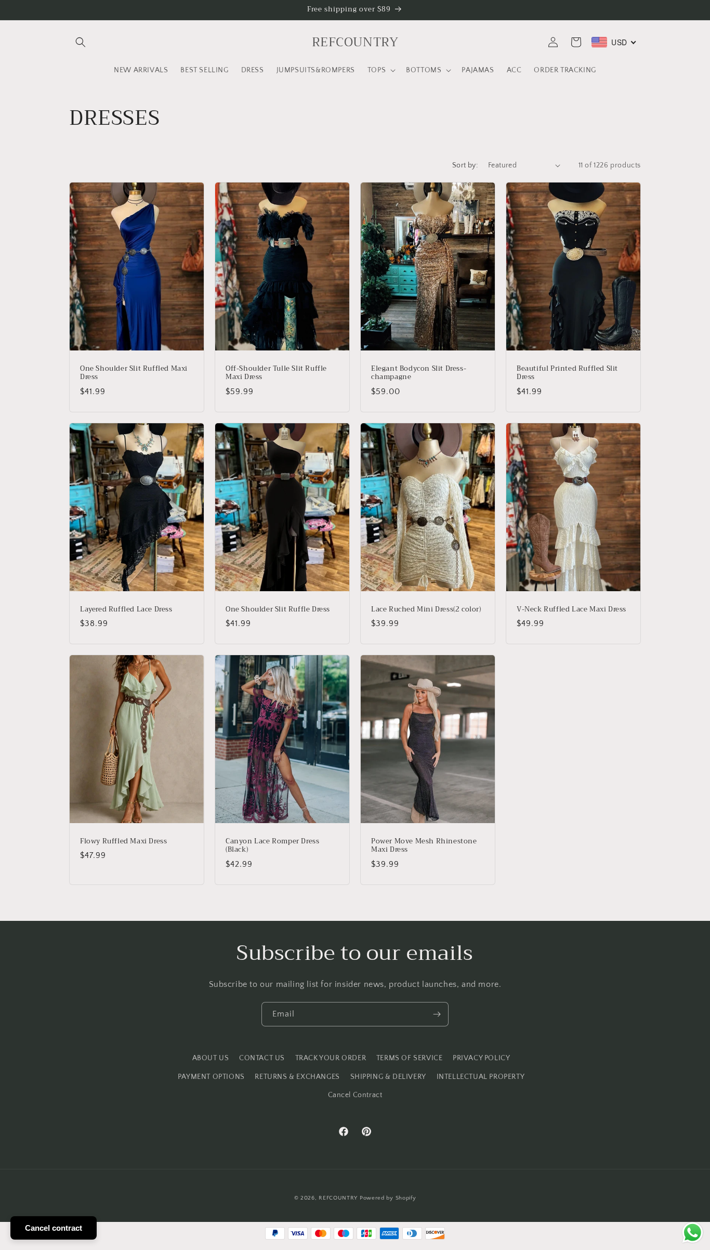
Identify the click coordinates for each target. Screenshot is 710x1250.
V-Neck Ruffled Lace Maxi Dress (571, 609)
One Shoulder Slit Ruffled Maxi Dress (134, 373)
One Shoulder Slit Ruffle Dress (278, 609)
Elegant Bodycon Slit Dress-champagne (418, 373)
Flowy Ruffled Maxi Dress (123, 841)
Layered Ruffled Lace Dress (126, 609)
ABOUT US (210, 1058)
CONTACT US (262, 1058)
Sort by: (465, 165)
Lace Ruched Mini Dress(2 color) (426, 609)
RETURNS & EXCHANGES (297, 1077)
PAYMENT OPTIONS (211, 1077)
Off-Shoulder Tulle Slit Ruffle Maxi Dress (276, 373)
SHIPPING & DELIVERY (388, 1077)
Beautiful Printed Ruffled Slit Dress (567, 373)
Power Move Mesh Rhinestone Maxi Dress (424, 846)
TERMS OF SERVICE (409, 1058)
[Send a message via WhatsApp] (692, 1232)
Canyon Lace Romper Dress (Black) (272, 846)
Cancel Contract (355, 1095)
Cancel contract (53, 1227)
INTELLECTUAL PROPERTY (481, 1077)
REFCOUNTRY (338, 1198)
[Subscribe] (436, 1014)
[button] (80, 42)
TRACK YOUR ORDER (330, 1058)
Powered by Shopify (388, 1198)
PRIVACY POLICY (481, 1058)
